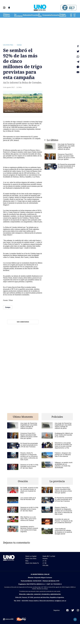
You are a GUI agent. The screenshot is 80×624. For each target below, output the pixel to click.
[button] (4, 8)
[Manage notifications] (75, 619)
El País (40, 15)
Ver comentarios (23, 322)
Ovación (34, 15)
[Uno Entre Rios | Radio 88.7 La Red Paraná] (68, 7)
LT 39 (71, 15)
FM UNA (45, 565)
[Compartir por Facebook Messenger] (78, 67)
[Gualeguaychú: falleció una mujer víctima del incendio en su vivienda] (57, 435)
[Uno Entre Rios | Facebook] (67, 610)
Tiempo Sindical (62, 15)
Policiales (27, 15)
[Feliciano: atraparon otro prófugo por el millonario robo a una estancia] (57, 455)
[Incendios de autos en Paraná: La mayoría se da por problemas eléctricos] (57, 521)
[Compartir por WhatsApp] (78, 56)
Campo (19, 45)
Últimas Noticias (6, 15)
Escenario (55, 15)
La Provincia (18, 15)
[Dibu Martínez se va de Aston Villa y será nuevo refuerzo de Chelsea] (22, 519)
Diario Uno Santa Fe (32, 563)
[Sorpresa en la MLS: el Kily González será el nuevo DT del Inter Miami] (22, 467)
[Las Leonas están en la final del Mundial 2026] (22, 500)
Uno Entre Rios (8, 45)
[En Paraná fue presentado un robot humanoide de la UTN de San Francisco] (60, 166)
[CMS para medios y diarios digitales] (8, 619)
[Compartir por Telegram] (78, 62)
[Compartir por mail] (78, 72)
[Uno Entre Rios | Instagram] (78, 610)
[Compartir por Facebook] (78, 46)
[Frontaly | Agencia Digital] (19, 619)
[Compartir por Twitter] (78, 51)
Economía (46, 15)
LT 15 (75, 15)
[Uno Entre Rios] (40, 8)
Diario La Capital (30, 556)
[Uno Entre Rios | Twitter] (73, 610)
